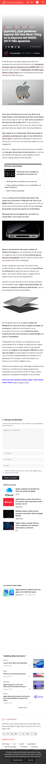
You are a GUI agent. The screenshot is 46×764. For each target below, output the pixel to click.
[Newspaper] (8, 734)
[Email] (12, 47)
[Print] (18, 47)
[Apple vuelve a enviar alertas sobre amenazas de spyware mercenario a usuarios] (8, 526)
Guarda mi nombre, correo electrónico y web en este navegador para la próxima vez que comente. (23, 471)
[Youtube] (35, 734)
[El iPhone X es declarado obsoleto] (38, 674)
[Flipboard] (11, 734)
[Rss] (4, 734)
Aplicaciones (19, 595)
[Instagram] (31, 734)
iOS (17, 530)
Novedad (32, 27)
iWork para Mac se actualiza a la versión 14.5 (21, 181)
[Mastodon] (23, 734)
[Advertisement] (23, 558)
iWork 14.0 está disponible (15, 191)
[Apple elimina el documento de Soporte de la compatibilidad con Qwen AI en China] (38, 696)
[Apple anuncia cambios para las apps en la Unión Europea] (8, 592)
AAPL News (9, 27)
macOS (24, 27)
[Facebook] (27, 734)
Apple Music (19, 507)
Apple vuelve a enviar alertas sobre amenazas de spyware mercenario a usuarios (27, 525)
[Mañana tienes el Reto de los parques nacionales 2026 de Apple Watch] (8, 514)
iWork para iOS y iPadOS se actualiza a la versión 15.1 (28, 173)
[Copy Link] (15, 47)
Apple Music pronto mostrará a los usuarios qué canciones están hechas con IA (29, 501)
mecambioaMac (16, 53)
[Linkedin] (15, 734)
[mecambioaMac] (13, 2)
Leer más (30, 760)
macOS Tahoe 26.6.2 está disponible (15, 663)
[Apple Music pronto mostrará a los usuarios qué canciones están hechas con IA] (8, 502)
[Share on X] (8, 47)
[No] (43, 757)
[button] (27, 2)
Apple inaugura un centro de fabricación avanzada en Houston (14, 685)
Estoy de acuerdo (18, 760)
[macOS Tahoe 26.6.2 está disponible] (38, 663)
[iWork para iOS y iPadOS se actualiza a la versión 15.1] (9, 173)
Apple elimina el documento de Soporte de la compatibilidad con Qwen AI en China (16, 698)
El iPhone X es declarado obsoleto (14, 674)
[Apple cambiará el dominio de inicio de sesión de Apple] (8, 492)
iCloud (17, 494)
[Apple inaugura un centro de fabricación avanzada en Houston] (38, 685)
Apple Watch (19, 518)
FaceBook (21, 382)
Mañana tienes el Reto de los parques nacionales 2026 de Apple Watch (29, 513)
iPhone (17, 27)
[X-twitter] (19, 734)
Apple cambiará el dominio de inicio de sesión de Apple (27, 490)
